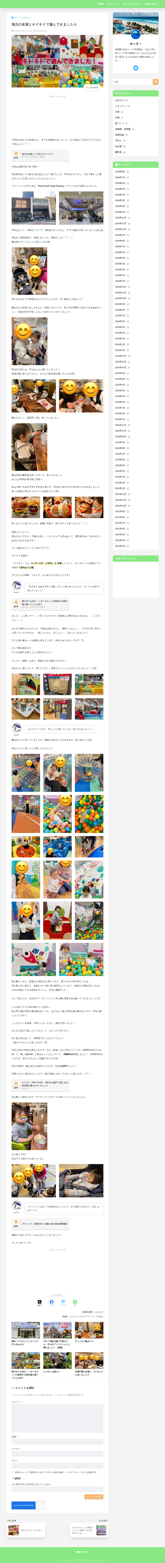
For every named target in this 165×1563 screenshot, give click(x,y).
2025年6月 (122, 252)
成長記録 (121, 135)
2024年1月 (122, 350)
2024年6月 (122, 321)
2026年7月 (122, 177)
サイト (15, 1461)
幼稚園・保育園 (124, 129)
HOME (101, 4)
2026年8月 (122, 171)
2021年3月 (122, 546)
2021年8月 (122, 517)
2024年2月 (122, 344)
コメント (17, 1402)
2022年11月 (122, 431)
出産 (119, 112)
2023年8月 (122, 379)
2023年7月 (122, 385)
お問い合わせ (151, 4)
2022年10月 (122, 436)
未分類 (120, 146)
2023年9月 (122, 373)
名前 (15, 1437)
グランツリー (89, 1316)
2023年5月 (122, 396)
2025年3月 (122, 269)
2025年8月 (122, 241)
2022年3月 (122, 477)
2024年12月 (122, 287)
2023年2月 (122, 413)
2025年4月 (122, 264)
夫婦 (119, 117)
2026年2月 (122, 206)
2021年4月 (122, 540)
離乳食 (120, 152)
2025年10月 (122, 229)
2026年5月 (122, 189)
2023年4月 (122, 402)
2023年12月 (122, 356)
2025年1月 (122, 281)
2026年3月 (122, 200)
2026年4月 (122, 195)
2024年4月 (122, 333)
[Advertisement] (57, 117)
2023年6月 (122, 390)
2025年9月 (122, 235)
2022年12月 (122, 425)
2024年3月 (122, 338)
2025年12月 (122, 217)
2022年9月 (122, 442)
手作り (120, 140)
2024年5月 (122, 327)
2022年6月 (122, 459)
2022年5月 (122, 465)
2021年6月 (122, 528)
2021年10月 (122, 506)
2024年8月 (122, 310)
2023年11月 (122, 362)
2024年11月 (122, 292)
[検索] (156, 82)
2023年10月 (122, 367)
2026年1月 (122, 212)
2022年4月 (122, 471)
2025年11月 (122, 223)
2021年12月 (122, 494)
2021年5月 (122, 534)
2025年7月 (122, 246)
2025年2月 (122, 275)
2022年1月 (122, 488)
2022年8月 (122, 448)
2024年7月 (122, 315)
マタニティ (122, 106)
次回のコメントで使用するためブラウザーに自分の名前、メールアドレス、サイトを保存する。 (56, 1472)
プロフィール (113, 4)
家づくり (121, 123)
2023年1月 (122, 419)
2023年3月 (122, 408)
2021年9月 (122, 511)
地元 (101, 1316)
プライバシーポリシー (132, 4)
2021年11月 (122, 500)
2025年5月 (122, 258)
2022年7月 (122, 454)
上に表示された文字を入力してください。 (32, 1484)
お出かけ (99, 1312)
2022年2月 (122, 482)
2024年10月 (122, 298)
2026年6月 (122, 183)
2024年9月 (122, 304)
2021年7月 (122, 523)
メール (16, 1449)
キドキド (75, 1316)
